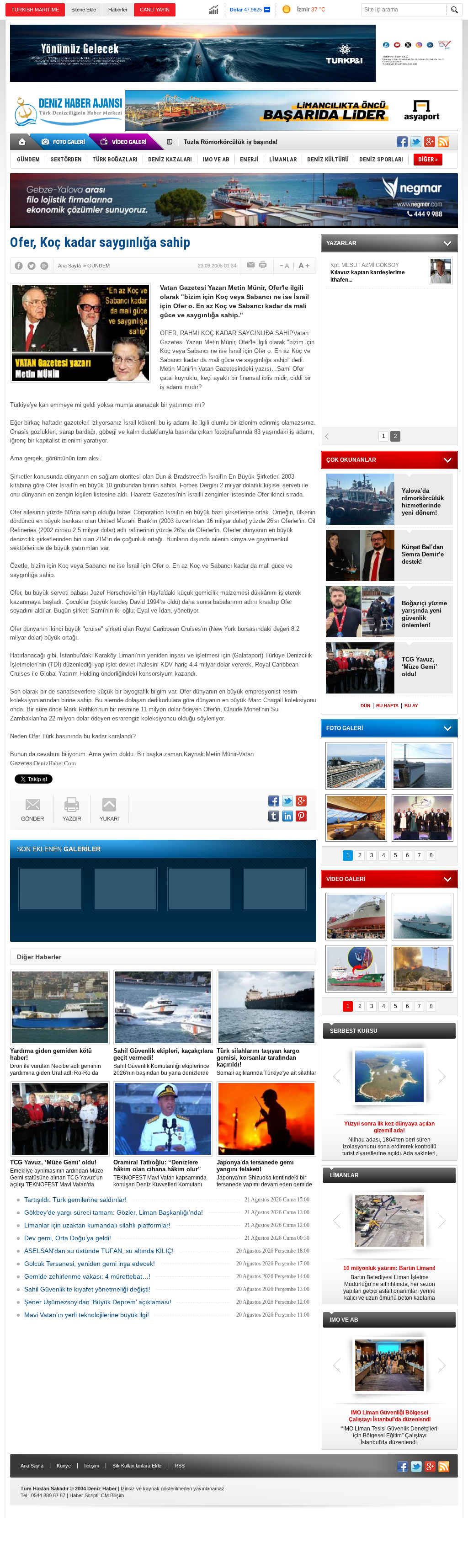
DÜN (365, 705)
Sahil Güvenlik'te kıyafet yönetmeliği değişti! (87, 1289)
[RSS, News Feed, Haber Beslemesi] (443, 141)
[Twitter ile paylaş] (415, 141)
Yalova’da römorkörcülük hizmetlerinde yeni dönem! (423, 501)
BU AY (411, 705)
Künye (64, 1465)
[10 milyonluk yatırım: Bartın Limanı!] (389, 1221)
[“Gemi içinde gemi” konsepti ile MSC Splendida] (356, 766)
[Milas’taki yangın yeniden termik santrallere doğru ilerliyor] (422, 968)
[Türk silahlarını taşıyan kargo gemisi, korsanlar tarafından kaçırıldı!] (266, 1007)
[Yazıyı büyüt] (303, 265)
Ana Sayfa (32, 1465)
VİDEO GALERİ (345, 879)
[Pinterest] (301, 816)
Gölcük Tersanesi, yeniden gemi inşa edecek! (89, 1263)
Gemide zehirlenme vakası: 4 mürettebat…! (87, 1276)
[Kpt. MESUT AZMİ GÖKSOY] (441, 271)
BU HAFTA (387, 705)
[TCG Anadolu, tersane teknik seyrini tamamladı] (422, 916)
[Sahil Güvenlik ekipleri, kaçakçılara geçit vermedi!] (163, 1007)
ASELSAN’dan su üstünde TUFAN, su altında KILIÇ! (99, 1250)
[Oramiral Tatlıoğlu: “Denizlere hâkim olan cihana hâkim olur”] (163, 1119)
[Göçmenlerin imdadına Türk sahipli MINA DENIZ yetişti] (356, 968)
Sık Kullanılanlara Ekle (136, 1465)
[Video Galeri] (124, 141)
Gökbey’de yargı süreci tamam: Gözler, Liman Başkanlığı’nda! (113, 1212)
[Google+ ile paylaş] (429, 141)
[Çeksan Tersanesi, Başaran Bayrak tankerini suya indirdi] (356, 916)
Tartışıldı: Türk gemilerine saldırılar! (75, 1199)
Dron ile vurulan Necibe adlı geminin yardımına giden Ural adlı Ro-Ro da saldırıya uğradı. (55, 1062)
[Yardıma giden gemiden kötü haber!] (60, 1007)
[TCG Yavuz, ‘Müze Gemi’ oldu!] (60, 1119)
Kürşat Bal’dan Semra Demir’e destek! (423, 554)
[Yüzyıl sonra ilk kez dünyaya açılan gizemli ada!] (389, 1077)
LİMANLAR (344, 1175)
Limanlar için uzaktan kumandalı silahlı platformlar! (97, 1225)
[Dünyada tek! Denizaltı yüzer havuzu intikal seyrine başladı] (422, 766)
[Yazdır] (263, 265)
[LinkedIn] (287, 816)
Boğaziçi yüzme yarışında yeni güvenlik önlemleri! (424, 614)
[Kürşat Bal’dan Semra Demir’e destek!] (360, 556)
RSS (180, 1465)
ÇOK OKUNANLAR (351, 460)
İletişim (91, 1465)
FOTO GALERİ (344, 728)
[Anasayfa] (22, 141)
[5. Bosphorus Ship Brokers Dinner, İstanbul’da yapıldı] (422, 818)
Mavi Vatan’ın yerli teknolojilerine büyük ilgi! (86, 1314)
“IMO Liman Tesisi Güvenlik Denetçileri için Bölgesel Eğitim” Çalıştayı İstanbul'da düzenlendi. (389, 1427)
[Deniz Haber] (67, 131)
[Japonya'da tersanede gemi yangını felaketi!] (266, 1119)
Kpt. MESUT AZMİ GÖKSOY (367, 272)
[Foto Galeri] (65, 141)
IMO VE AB (344, 1320)
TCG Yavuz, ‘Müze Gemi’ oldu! (227, 142)
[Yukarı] (109, 809)
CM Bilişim (112, 1495)
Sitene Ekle (83, 9)
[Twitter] (31, 265)
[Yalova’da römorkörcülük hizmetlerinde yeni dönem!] (360, 500)
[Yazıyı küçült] (283, 265)
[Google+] (44, 265)
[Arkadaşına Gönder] (251, 265)
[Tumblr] (273, 816)
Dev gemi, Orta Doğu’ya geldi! (67, 1238)
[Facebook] (19, 265)
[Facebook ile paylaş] (402, 141)
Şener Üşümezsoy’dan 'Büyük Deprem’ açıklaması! (97, 1302)
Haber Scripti (83, 1495)
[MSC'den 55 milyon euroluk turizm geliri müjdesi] (356, 818)
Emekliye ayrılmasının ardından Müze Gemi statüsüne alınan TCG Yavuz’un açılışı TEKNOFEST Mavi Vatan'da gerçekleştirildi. (56, 1173)
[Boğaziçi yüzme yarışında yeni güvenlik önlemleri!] (360, 612)
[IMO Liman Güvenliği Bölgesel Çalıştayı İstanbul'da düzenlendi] (389, 1366)
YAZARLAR (341, 243)
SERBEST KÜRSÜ (354, 1031)
